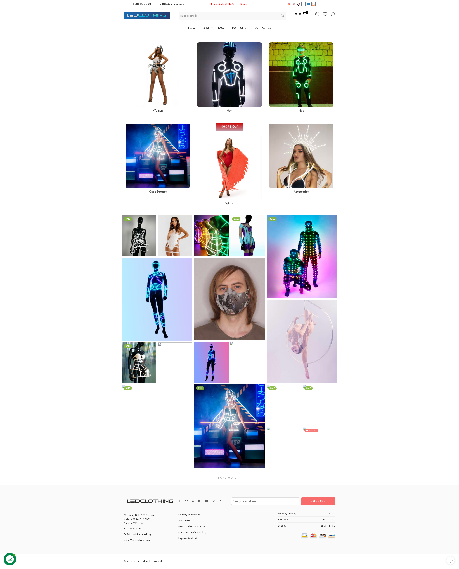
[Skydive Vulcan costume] (320, 405)
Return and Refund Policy (192, 532)
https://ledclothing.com (137, 540)
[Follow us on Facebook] (179, 501)
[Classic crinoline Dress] (211, 235)
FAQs (221, 28)
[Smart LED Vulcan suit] (284, 405)
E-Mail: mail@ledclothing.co (139, 534)
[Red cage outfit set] (284, 447)
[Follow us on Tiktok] (219, 501)
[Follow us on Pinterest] (193, 501)
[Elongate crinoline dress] (175, 235)
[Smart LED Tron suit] (157, 426)
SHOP (206, 28)
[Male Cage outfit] (157, 299)
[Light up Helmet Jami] (320, 447)
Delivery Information (189, 514)
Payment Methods (188, 538)
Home (191, 28)
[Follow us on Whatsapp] (213, 500)
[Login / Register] (317, 14)
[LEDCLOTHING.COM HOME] (147, 15)
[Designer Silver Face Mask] (229, 299)
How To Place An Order (192, 526)
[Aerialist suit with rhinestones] (247, 362)
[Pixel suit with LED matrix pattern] (302, 256)
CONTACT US (262, 28)
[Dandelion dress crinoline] (139, 235)
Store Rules (184, 520)
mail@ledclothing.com (171, 4)
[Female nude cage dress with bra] (139, 362)
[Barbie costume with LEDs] (211, 362)
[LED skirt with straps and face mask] (229, 426)
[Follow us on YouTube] (206, 501)
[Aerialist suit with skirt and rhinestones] (302, 341)
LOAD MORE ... (229, 478)
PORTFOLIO (239, 28)
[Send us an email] (186, 501)
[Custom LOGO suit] (175, 362)
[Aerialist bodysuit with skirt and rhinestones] (247, 235)
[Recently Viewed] (450, 560)
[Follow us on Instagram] (199, 501)
